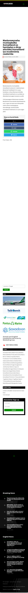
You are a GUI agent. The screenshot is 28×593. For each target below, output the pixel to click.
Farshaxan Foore (7, 358)
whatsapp (15, 131)
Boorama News (19, 354)
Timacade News (19, 377)
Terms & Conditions (20, 586)
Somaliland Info (7, 375)
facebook (15, 124)
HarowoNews (6, 364)
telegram (15, 134)
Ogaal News (13, 369)
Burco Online (6, 356)
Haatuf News (6, 362)
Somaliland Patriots (8, 377)
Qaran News (8, 56)
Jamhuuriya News (8, 366)
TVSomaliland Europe (9, 381)
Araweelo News (7, 352)
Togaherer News (7, 379)
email (15, 128)
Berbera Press (11, 354)
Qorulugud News (11, 371)
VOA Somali (6, 394)
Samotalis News (14, 373)
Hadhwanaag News (16, 362)
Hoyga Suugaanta (16, 364)
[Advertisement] (14, 25)
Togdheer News (17, 379)
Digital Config (16, 589)
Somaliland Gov (16, 375)
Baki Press (15, 352)
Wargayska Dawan (16, 383)
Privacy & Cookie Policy (8, 586)
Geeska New (17, 360)
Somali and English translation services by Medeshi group (12, 338)
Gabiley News (17, 358)
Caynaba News (15, 356)
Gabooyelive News (8, 360)
